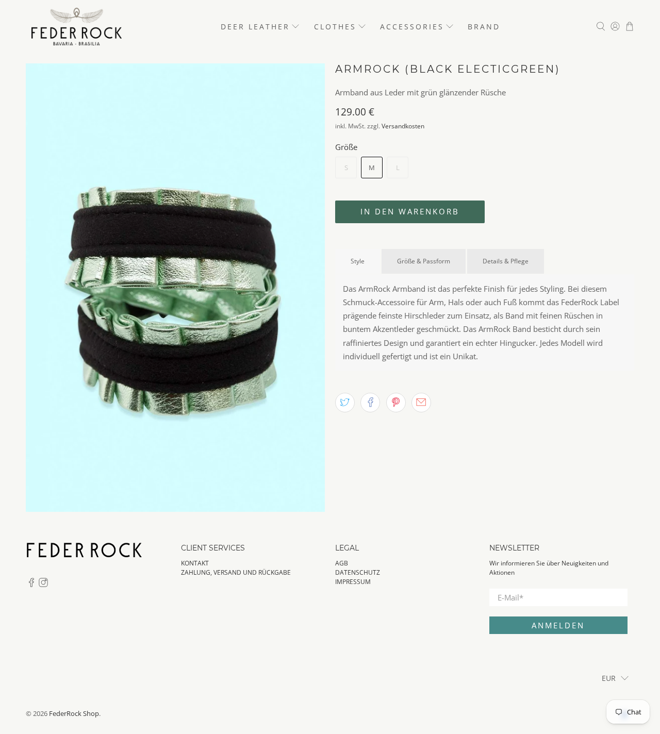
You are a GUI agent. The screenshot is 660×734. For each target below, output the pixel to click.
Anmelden (558, 625)
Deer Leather (255, 26)
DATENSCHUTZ (357, 572)
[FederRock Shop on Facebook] (31, 584)
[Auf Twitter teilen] (345, 402)
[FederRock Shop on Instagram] (43, 584)
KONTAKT (195, 563)
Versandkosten (403, 126)
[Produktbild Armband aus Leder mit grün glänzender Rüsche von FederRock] (175, 287)
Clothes (335, 26)
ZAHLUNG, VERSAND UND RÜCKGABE (236, 572)
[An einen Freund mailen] (421, 402)
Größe (346, 147)
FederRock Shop (74, 713)
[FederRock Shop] (76, 26)
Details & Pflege (506, 261)
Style (358, 261)
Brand (484, 26)
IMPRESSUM (353, 581)
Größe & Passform (423, 261)
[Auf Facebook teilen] (370, 402)
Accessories (412, 26)
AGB (341, 563)
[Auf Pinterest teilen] (396, 402)
